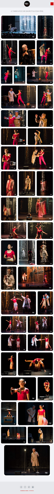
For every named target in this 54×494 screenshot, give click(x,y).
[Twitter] (28, 487)
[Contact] (32, 487)
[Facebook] (25, 487)
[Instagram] (21, 487)
